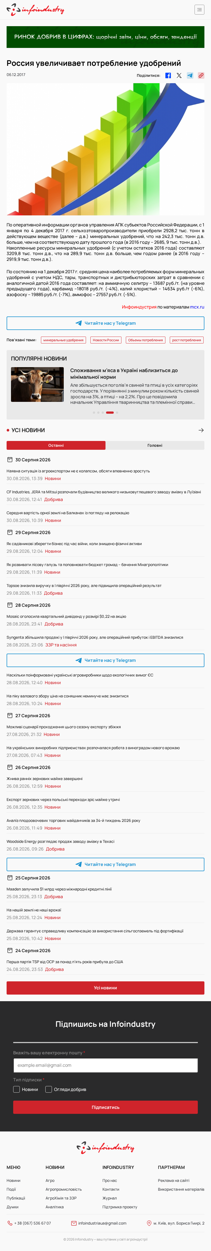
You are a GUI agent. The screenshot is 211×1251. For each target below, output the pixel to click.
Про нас (109, 1180)
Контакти (110, 1189)
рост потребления (186, 340)
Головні (155, 445)
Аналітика (55, 1206)
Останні (56, 445)
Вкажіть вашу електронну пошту (47, 1053)
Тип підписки (27, 1080)
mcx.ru (197, 307)
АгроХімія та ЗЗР (61, 1198)
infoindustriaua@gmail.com (102, 1223)
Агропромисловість (64, 1189)
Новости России (106, 340)
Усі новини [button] (105, 988)
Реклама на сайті (173, 1180)
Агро (50, 1180)
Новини (13, 1180)
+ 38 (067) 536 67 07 (32, 1223)
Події (11, 1189)
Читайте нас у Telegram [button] (110, 323)
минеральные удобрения (63, 340)
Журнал (109, 1198)
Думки (12, 1206)
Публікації (16, 1198)
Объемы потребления (145, 340)
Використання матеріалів (181, 1189)
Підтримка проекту (119, 1206)
